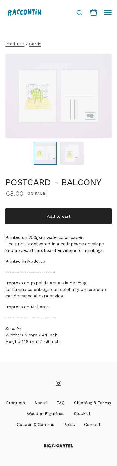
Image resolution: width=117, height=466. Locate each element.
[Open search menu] (79, 12)
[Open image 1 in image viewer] (58, 96)
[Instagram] (58, 383)
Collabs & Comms (35, 424)
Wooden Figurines (45, 413)
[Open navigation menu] (107, 12)
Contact (92, 424)
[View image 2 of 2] (72, 153)
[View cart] (93, 12)
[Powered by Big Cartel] (58, 446)
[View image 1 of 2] (45, 153)
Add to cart (58, 216)
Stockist (82, 413)
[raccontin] (24, 12)
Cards (35, 43)
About (40, 402)
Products (14, 43)
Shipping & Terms (92, 402)
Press (69, 424)
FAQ (60, 402)
